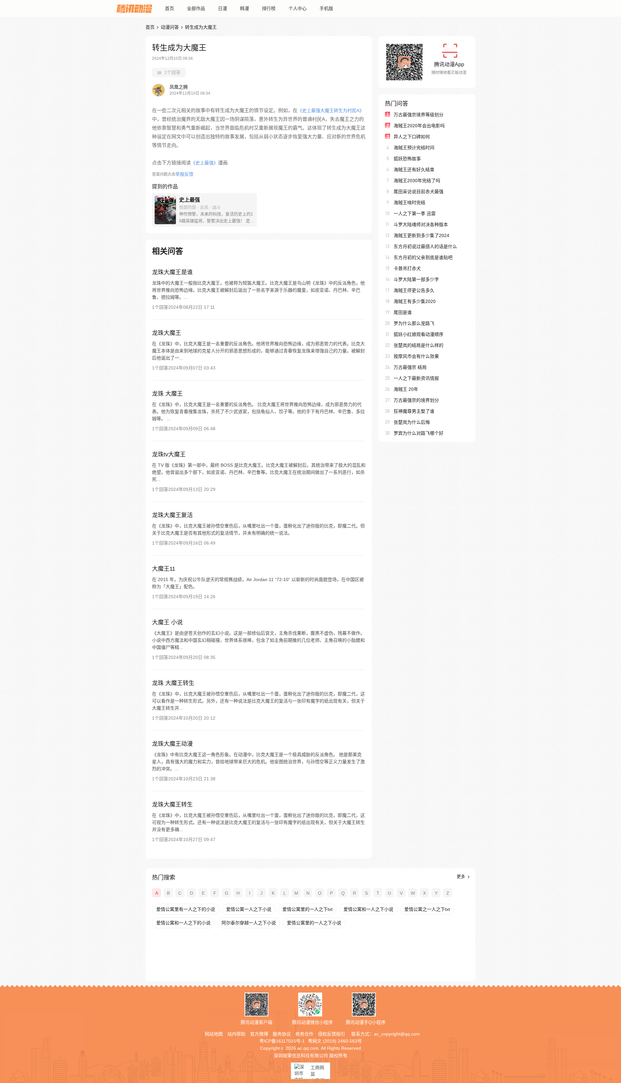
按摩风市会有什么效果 (416, 356)
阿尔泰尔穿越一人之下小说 (249, 922)
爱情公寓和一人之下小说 (368, 909)
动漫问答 (170, 27)
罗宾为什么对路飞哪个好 (418, 433)
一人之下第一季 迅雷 (415, 213)
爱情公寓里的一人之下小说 (314, 922)
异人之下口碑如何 (412, 136)
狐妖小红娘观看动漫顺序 (418, 334)
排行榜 (269, 8)
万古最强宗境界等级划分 (418, 114)
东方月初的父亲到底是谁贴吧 (423, 257)
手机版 (326, 8)
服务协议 (282, 1033)
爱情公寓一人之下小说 (248, 909)
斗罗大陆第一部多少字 (416, 279)
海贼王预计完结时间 (414, 147)
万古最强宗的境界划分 (416, 400)
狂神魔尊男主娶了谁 (414, 411)
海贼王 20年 (406, 389)
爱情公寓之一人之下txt (427, 909)
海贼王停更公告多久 (414, 290)
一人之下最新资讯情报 (416, 378)
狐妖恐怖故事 (407, 158)
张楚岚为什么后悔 (412, 422)
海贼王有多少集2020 (415, 301)
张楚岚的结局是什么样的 (418, 345)
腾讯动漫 (134, 8)
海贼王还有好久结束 (414, 169)
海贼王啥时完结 (409, 202)
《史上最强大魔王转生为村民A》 (331, 110)
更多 (461, 876)
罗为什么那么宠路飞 (414, 323)
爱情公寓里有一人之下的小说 (185, 909)
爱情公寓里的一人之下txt (307, 909)
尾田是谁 (403, 312)
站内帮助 (236, 1033)
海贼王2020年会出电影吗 (419, 125)
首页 (169, 8)
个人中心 (298, 8)
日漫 (222, 8)
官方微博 (259, 1033)
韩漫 (244, 8)
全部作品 (196, 8)
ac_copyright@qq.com (397, 1033)
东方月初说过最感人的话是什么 (425, 246)
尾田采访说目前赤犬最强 (418, 191)
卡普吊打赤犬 (407, 268)
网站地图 (214, 1033)
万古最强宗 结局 (410, 367)
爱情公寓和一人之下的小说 (183, 922)
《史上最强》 (204, 162)
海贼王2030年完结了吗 (417, 180)
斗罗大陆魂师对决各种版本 (421, 224)
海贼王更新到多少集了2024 (421, 235)
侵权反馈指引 (331, 1033)
